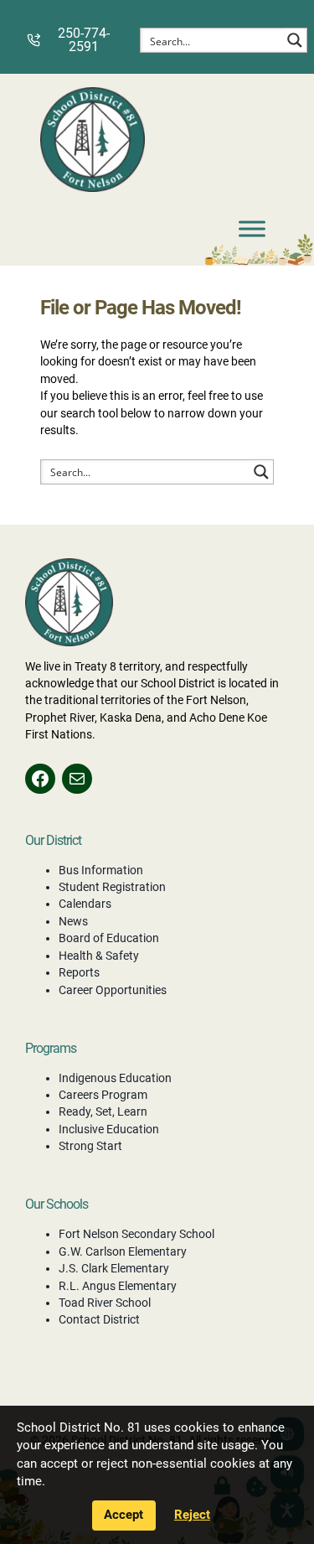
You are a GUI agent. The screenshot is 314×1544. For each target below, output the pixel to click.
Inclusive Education (109, 1129)
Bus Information (101, 870)
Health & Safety (99, 955)
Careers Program (103, 1094)
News (73, 921)
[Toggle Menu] (252, 228)
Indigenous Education (115, 1078)
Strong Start (90, 1146)
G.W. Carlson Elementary (123, 1251)
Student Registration (112, 887)
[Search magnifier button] (294, 40)
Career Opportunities (113, 990)
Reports (79, 972)
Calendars (85, 903)
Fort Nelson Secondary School (136, 1234)
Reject (192, 1514)
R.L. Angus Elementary (118, 1286)
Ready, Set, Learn (103, 1111)
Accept (123, 1514)
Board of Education (109, 938)
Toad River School (105, 1302)
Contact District (99, 1319)
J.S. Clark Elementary (114, 1268)
